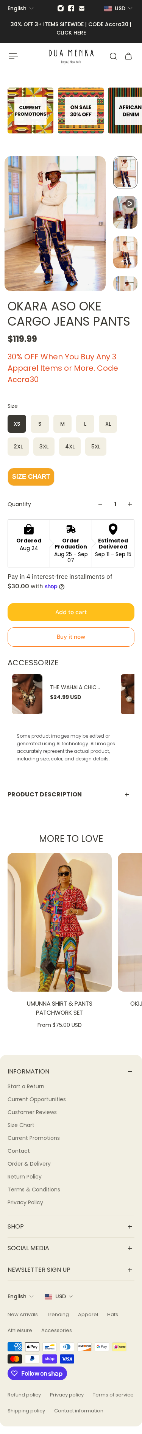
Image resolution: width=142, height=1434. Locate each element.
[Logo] (71, 56)
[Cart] (128, 56)
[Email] (81, 8)
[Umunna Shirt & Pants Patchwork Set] (60, 922)
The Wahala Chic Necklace (73, 687)
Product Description (45, 794)
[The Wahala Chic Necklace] (27, 694)
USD (60, 1296)
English (17, 1296)
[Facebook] (71, 8)
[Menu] (13, 56)
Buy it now (71, 637)
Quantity (19, 504)
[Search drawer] (113, 56)
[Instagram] (60, 8)
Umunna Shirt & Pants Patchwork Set (59, 1008)
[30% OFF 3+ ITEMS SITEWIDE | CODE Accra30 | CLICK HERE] (71, 28)
